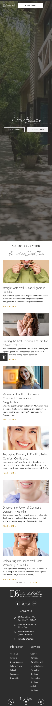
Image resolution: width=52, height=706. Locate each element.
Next (35, 582)
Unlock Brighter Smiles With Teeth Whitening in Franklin (22, 563)
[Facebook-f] (17, 603)
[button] (4, 357)
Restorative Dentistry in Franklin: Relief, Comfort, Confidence (25, 456)
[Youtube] (34, 603)
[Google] (28, 603)
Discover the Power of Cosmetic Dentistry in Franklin (22, 510)
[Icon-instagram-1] (23, 603)
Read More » (9, 306)
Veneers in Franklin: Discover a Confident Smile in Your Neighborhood (21, 398)
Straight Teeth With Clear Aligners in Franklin (24, 290)
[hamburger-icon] (47, 6)
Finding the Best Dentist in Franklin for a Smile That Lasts (25, 343)
